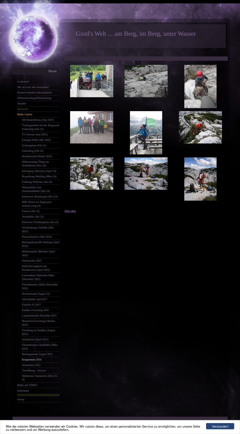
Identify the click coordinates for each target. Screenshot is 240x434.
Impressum (23, 390)
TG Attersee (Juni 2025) (35, 134)
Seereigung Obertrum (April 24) (39, 171)
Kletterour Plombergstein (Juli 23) (40, 222)
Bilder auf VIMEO (27, 385)
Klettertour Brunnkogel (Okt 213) (40, 196)
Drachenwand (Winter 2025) (37, 156)
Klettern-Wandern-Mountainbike (34, 92)
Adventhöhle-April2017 (34, 299)
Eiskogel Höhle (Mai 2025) (36, 140)
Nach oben (70, 211)
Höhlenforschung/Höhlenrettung (34, 98)
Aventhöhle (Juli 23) (33, 216)
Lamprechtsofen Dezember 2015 (39, 315)
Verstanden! (220, 426)
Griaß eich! (23, 81)
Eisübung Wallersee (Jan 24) (37, 182)
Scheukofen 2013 (31, 365)
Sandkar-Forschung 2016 (35, 310)
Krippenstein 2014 (31, 359)
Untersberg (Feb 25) (33, 150)
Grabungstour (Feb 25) (34, 145)
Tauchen (21, 103)
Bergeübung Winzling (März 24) (39, 176)
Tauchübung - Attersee (34, 370)
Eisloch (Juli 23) (31, 211)
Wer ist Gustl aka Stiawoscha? (33, 87)
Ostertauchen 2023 (32, 260)
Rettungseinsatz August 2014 (37, 354)
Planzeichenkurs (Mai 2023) (37, 236)
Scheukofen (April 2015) (35, 339)
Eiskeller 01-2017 (31, 304)
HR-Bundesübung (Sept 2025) (38, 119)
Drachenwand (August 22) (36, 293)
